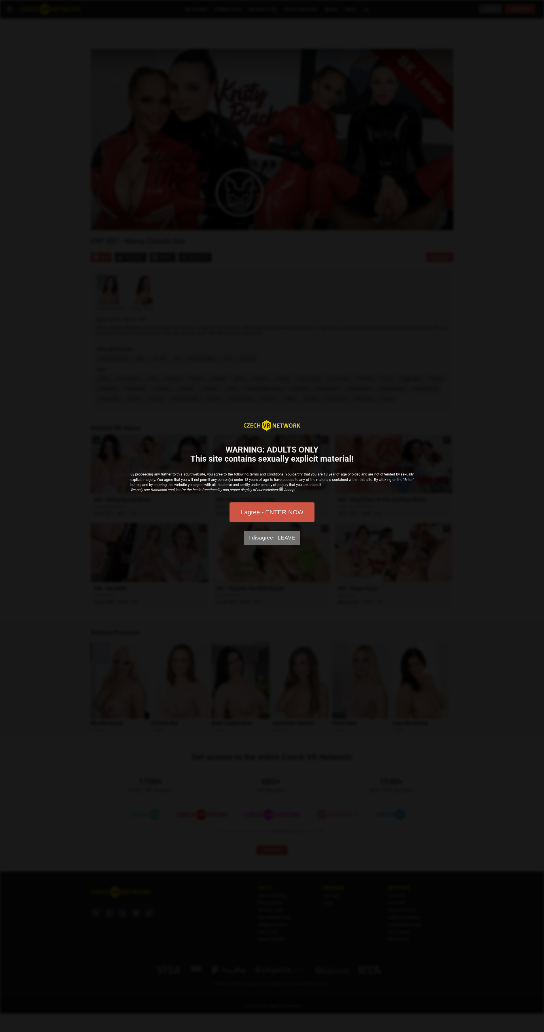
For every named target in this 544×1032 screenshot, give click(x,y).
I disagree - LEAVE (272, 538)
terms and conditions (267, 474)
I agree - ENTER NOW (272, 512)
